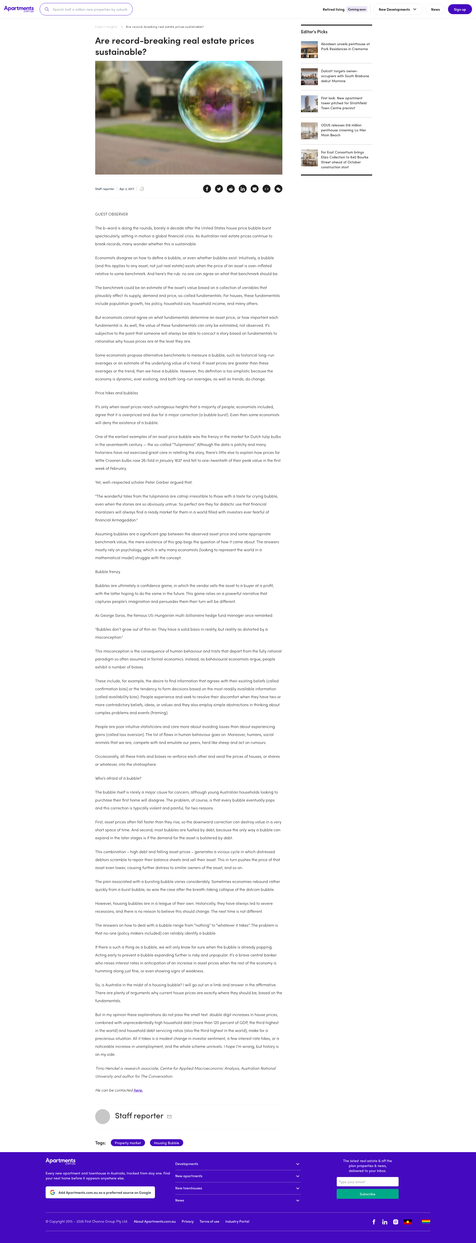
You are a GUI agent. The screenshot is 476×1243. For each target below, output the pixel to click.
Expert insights (106, 26)
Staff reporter (139, 1115)
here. (138, 1090)
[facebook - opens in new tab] (374, 1222)
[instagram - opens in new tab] (396, 1222)
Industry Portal (237, 1221)
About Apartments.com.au (155, 1221)
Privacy (188, 1221)
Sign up (460, 9)
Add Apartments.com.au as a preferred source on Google (105, 1192)
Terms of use (209, 1221)
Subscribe (367, 1193)
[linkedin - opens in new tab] (385, 1222)
